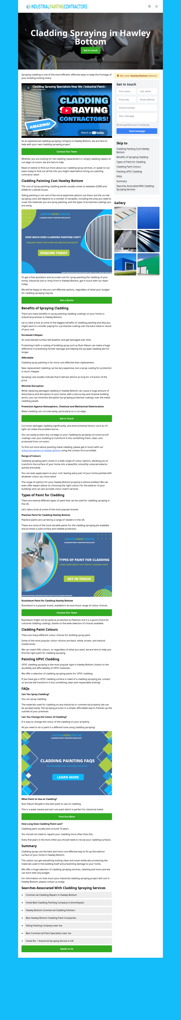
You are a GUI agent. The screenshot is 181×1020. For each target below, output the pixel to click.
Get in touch (91, 50)
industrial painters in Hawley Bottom (41, 450)
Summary (122, 181)
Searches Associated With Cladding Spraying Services (135, 187)
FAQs (119, 176)
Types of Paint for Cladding (131, 161)
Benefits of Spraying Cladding (132, 157)
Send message (137, 131)
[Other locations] (149, 6)
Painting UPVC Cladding (129, 171)
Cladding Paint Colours (129, 166)
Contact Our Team (67, 151)
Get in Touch (67, 418)
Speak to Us (66, 948)
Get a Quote (67, 300)
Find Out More (67, 816)
